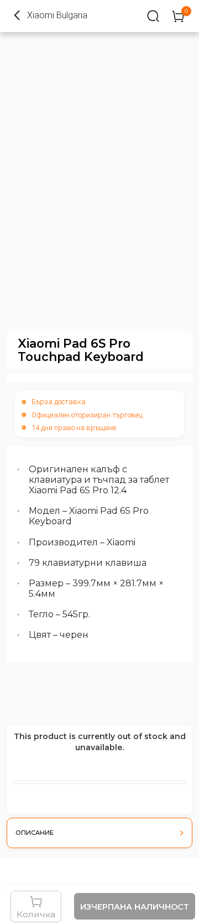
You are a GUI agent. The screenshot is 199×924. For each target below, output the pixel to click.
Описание (34, 833)
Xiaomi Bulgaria (57, 15)
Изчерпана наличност (134, 907)
